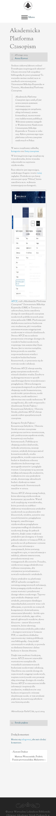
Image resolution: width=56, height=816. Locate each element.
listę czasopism (32, 151)
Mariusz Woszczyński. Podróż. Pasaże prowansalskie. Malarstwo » (29, 758)
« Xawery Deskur (20, 752)
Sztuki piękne (21, 722)
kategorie (15, 151)
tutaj (39, 173)
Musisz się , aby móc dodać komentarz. (28, 741)
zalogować (26, 739)
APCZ (14, 301)
